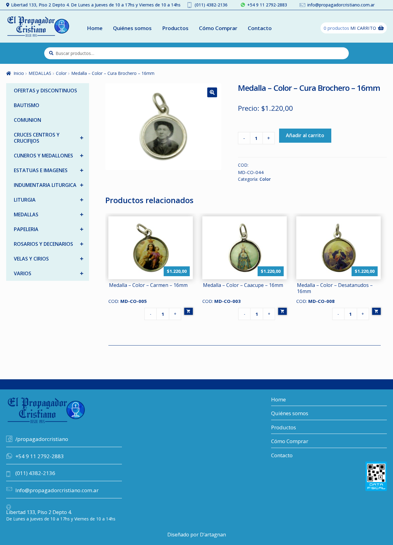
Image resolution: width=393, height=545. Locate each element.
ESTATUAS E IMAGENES (49, 170)
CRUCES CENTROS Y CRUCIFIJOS (49, 137)
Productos (175, 28)
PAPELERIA (49, 229)
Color (61, 73)
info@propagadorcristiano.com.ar (341, 5)
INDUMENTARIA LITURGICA (49, 185)
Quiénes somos (132, 28)
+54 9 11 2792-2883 (267, 5)
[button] (212, 92)
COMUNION (27, 120)
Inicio (19, 73)
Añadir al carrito (305, 135)
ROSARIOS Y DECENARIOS (49, 244)
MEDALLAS (40, 73)
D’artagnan (213, 534)
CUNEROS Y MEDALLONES (49, 155)
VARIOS (49, 273)
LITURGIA (49, 199)
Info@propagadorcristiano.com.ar (57, 490)
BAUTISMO (26, 105)
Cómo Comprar (218, 28)
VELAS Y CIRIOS (49, 258)
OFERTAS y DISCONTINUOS (45, 90)
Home (95, 28)
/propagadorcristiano (41, 439)
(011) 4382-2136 (211, 5)
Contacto (260, 28)
